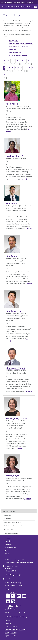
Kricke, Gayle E (13, 475)
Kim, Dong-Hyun (14, 311)
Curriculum (8, 541)
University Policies (11, 633)
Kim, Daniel (11, 256)
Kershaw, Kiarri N (15, 156)
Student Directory (10, 547)
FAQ (6, 550)
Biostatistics (7, 519)
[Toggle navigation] (35, 6)
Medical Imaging (8, 529)
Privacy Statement (11, 626)
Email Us (7, 579)
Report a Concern (10, 636)
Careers (7, 620)
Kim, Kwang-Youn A (15, 368)
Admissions (8, 544)
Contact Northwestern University (16, 617)
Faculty (7, 554)
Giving (7, 589)
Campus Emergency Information (15, 629)
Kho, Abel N (11, 203)
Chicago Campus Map (12, 575)
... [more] (24, 179)
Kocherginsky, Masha (16, 418)
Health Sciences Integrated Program (18, 6)
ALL (5, 61)
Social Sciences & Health (11, 533)
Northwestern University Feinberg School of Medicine (17, 2)
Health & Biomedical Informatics (13, 522)
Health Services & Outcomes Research (15, 526)
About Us (8, 538)
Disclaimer (8, 623)
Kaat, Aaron (12, 103)
